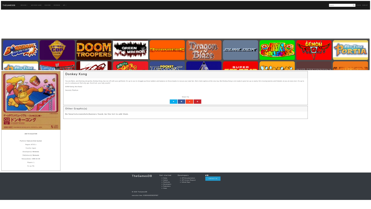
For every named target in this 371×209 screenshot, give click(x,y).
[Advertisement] (185, 24)
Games (165, 180)
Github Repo (186, 182)
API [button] (64, 5)
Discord (48, 5)
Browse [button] (24, 5)
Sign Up (365, 5)
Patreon (57, 5)
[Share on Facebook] (181, 101)
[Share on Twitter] (173, 101)
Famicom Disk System (34, 141)
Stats (165, 188)
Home (165, 178)
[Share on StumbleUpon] (189, 101)
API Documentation (188, 178)
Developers (167, 184)
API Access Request (189, 180)
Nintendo (36, 152)
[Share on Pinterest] (197, 101)
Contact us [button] (212, 178)
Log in (358, 5)
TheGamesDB (9, 5)
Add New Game (36, 5)
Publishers (167, 186)
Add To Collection (31, 134)
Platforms (166, 182)
